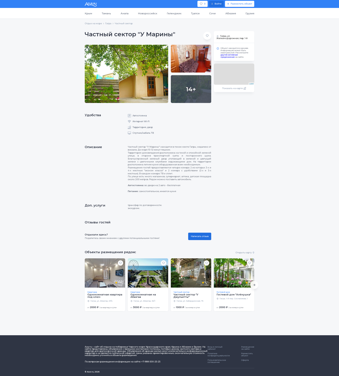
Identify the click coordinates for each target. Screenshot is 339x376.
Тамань (106, 13)
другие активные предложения (229, 56)
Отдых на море (93, 23)
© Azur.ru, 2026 (92, 372)
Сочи (212, 13)
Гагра (108, 23)
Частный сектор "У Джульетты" (185, 295)
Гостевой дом (223, 292)
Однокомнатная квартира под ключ (104, 295)
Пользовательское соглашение (217, 361)
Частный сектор (124, 23)
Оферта (245, 360)
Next (254, 285)
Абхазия (230, 13)
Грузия (250, 13)
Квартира (92, 292)
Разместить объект (247, 354)
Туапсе (195, 13)
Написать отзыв (200, 236)
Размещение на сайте (247, 348)
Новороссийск (147, 13)
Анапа (124, 13)
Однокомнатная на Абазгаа (143, 295)
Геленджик (174, 13)
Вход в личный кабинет (215, 348)
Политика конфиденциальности (219, 354)
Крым (88, 13)
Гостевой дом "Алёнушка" (234, 294)
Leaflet (251, 83)
